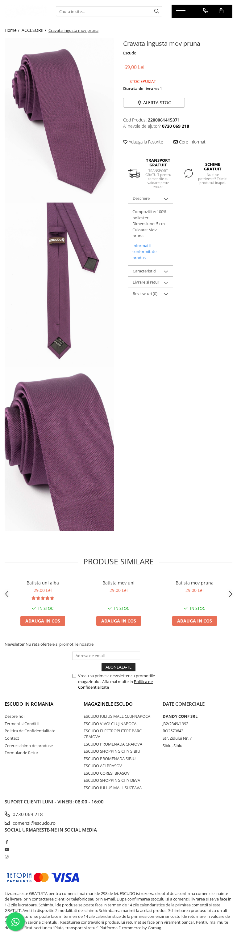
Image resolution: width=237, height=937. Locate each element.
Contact (12, 738)
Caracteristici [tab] (144, 271)
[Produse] (181, 12)
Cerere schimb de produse (29, 745)
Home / (13, 30)
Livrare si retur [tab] (146, 282)
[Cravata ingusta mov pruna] (59, 120)
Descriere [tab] (141, 198)
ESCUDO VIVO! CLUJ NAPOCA (110, 723)
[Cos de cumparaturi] (221, 11)
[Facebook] (7, 842)
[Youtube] (7, 849)
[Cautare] (156, 11)
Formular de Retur (21, 752)
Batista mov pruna (195, 583)
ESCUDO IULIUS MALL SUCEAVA (113, 787)
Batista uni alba (43, 583)
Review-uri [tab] (145, 293)
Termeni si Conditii (22, 723)
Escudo (129, 53)
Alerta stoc (157, 102)
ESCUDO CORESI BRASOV (107, 773)
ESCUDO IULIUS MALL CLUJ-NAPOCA (117, 716)
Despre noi (14, 716)
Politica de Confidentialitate (30, 731)
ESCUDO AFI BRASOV (103, 765)
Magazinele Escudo (108, 704)
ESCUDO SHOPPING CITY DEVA (112, 780)
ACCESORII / (35, 30)
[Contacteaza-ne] (206, 11)
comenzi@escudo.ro (33, 823)
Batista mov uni (118, 583)
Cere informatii (192, 142)
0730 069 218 (27, 814)
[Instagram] (7, 856)
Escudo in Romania (29, 704)
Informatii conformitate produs (144, 251)
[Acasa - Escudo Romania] (26, 11)
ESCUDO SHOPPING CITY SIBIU (112, 751)
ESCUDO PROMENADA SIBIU (109, 758)
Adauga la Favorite (145, 142)
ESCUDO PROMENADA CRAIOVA (113, 744)
